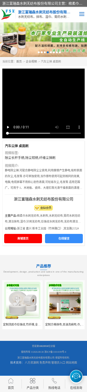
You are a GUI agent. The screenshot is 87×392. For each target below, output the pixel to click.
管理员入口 (58, 362)
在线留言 (64, 238)
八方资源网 (32, 362)
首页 (19, 61)
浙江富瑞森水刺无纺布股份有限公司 (36, 357)
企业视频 (31, 61)
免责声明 (45, 362)
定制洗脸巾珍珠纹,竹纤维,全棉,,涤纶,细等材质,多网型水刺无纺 (41, 324)
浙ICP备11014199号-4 (55, 352)
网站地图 (71, 362)
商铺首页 (23, 238)
